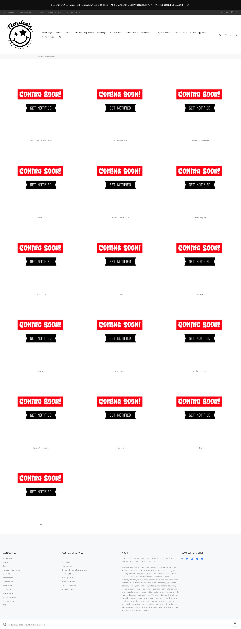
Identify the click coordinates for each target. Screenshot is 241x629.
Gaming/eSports (200, 217)
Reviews (120, 448)
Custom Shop (8, 601)
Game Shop (8, 581)
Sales (5, 566)
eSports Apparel (9, 597)
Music (41, 524)
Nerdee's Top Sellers (11, 570)
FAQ (4, 605)
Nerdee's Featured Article (41, 141)
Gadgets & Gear (200, 371)
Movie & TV (41, 294)
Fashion (200, 448)
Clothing (6, 574)
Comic (120, 294)
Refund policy (68, 589)
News (5, 562)
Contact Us (67, 566)
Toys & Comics (9, 589)
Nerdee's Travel (41, 217)
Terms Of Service (69, 574)
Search (65, 558)
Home (40, 56)
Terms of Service (69, 585)
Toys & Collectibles (41, 448)
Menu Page (7, 558)
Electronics (7, 585)
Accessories (8, 577)
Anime (41, 371)
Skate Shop (8, 593)
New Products (120, 371)
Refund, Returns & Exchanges (74, 570)
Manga (200, 294)
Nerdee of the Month (200, 141)
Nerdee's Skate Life (120, 217)
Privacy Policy (68, 577)
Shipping (66, 562)
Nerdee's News (120, 141)
